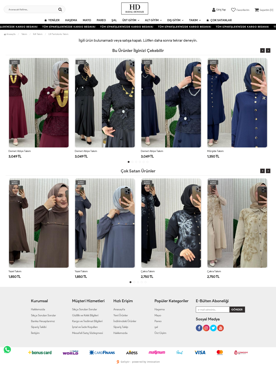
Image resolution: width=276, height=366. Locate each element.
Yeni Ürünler (120, 315)
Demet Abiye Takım (19, 151)
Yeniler (54, 20)
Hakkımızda (38, 309)
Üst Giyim (129, 20)
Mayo (87, 20)
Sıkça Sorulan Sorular (43, 315)
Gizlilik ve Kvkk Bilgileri (85, 315)
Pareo (101, 20)
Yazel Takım (14, 271)
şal (114, 20)
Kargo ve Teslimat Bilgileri (87, 321)
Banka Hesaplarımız (43, 321)
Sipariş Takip (120, 327)
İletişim (35, 333)
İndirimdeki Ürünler (124, 321)
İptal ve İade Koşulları (85, 327)
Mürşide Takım (215, 151)
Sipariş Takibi (38, 327)
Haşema (71, 20)
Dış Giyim (173, 20)
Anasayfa (10, 34)
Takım (193, 20)
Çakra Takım (148, 271)
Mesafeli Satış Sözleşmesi (87, 333)
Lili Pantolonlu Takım (58, 34)
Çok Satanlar (221, 20)
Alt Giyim (152, 20)
